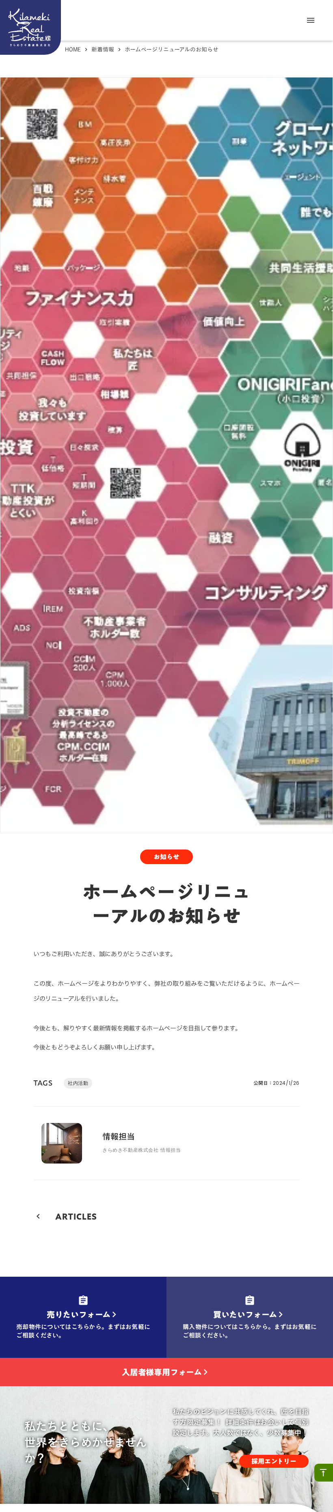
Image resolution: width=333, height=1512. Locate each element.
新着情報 (102, 49)
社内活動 (78, 1083)
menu (311, 20)
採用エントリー (273, 1461)
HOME (73, 49)
